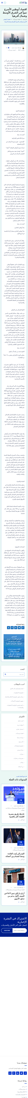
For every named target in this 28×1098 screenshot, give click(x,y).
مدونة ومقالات (22, 1089)
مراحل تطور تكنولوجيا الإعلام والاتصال (14, 697)
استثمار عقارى (19, 729)
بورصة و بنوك (20, 737)
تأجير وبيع (21, 741)
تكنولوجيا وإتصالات (18, 746)
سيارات (21, 754)
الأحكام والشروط (21, 1092)
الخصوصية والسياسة (21, 1094)
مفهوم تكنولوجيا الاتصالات (17, 701)
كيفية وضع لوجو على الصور (16, 688)
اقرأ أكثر (22, 820)
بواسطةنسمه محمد (18, 806)
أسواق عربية (20, 725)
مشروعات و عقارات (18, 758)
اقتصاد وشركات (16, 19)
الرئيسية (25, 19)
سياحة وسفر (20, 750)
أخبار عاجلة (20, 721)
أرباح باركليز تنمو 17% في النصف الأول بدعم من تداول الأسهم (14, 896)
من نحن (24, 1086)
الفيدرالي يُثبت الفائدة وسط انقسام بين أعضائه (15, 855)
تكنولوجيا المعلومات (18, 692)
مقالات (21, 762)
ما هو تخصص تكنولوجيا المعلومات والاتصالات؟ (15, 706)
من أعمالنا (20, 766)
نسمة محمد (14, 47)
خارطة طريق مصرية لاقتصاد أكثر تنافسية (16, 815)
